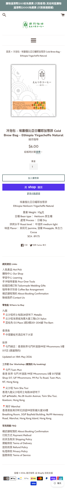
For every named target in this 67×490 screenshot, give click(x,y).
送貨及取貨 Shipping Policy (17, 439)
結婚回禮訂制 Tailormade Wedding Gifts (24, 285)
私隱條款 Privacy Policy (15, 451)
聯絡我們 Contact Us (13, 297)
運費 (38, 152)
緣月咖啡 (30, 473)
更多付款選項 (33, 193)
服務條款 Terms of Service (16, 455)
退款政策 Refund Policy (15, 447)
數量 (33, 161)
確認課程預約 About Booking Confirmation (25, 293)
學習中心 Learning (12, 277)
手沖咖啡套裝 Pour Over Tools (18, 281)
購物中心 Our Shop (12, 273)
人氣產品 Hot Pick (12, 269)
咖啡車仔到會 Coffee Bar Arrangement (23, 289)
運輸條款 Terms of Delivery (17, 443)
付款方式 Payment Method (16, 435)
